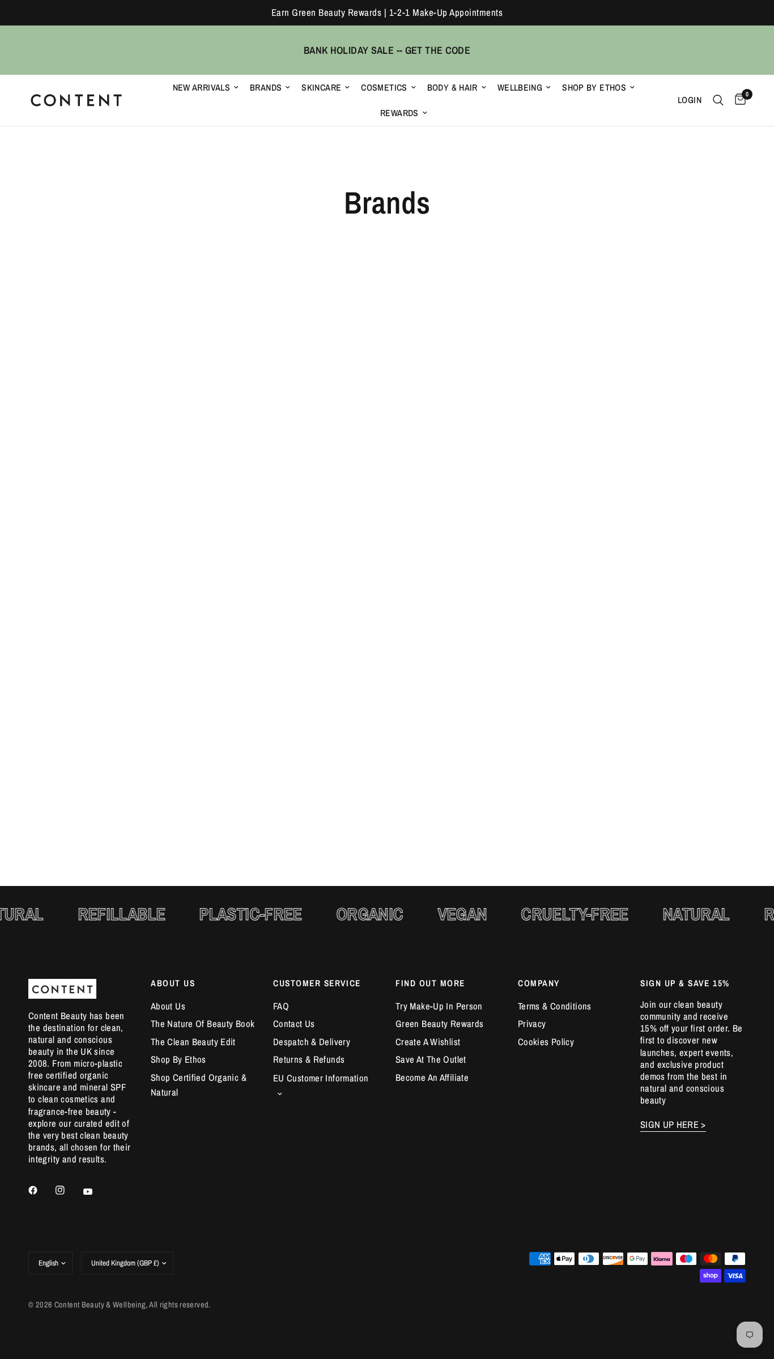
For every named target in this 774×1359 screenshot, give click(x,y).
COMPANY (539, 983)
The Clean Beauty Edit (193, 1042)
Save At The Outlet (430, 1059)
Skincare (321, 87)
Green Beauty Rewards (439, 1023)
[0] (737, 100)
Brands (266, 87)
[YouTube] (95, 1191)
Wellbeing (519, 87)
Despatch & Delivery (311, 1042)
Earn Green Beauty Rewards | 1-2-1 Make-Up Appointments (387, 12)
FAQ (281, 1006)
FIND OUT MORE (430, 983)
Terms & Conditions (555, 1006)
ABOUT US (173, 983)
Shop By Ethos (594, 87)
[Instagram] (68, 1190)
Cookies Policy (546, 1042)
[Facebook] (40, 1190)
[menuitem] (206, 87)
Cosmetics (384, 87)
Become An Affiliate (432, 1077)
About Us (168, 1006)
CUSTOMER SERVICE (317, 983)
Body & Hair (452, 87)
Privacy (532, 1023)
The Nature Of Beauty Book (202, 1023)
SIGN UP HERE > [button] (673, 1124)
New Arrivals (202, 87)
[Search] (718, 100)
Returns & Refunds (309, 1059)
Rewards (399, 113)
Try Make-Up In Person (439, 1006)
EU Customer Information (321, 1078)
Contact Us (294, 1023)
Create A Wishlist (427, 1042)
